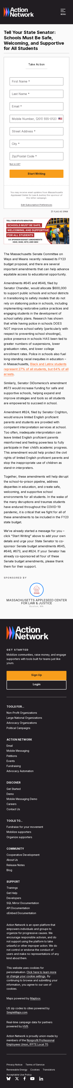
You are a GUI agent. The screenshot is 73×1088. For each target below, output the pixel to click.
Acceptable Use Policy (19, 1074)
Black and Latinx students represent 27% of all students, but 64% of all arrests (36, 369)
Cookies (35, 1069)
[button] (63, 14)
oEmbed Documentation (21, 913)
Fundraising (14, 766)
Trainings (12, 887)
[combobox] (60, 119)
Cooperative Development (23, 854)
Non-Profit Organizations (22, 712)
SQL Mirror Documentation (23, 903)
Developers (14, 897)
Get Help (12, 892)
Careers (11, 804)
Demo (10, 793)
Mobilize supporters (19, 831)
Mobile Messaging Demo (22, 798)
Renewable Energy (17, 1069)
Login (36, 684)
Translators (49, 1069)
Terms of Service (35, 1064)
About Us (12, 859)
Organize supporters (19, 836)
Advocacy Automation (20, 771)
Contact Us (13, 809)
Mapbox (35, 998)
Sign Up (36, 674)
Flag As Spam (61, 211)
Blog (9, 869)
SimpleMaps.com (17, 1012)
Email (10, 745)
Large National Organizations (24, 717)
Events (11, 760)
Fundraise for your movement (25, 826)
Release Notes (16, 864)
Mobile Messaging (18, 750)
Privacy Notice (14, 1064)
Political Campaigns (18, 727)
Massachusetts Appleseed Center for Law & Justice (36, 601)
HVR (25, 1026)
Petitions (12, 755)
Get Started (14, 788)
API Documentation (18, 908)
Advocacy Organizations (22, 722)
